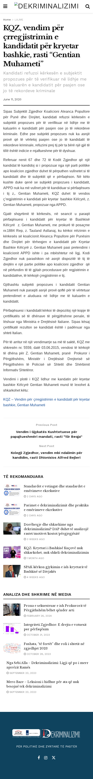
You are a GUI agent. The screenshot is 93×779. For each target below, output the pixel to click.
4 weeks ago (35, 577)
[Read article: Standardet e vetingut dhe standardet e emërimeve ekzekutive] (12, 490)
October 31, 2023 (38, 634)
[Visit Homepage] (46, 6)
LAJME (19, 19)
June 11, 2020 (12, 99)
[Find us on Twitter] (54, 757)
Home (7, 19)
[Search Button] (87, 6)
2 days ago (34, 496)
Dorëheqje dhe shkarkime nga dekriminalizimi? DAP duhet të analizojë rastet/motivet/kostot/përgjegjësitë (56, 529)
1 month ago (35, 558)
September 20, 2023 (22, 673)
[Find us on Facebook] (39, 757)
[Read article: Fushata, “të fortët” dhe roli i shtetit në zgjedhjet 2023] (12, 648)
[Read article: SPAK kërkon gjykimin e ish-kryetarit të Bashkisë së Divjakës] (12, 571)
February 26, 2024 (39, 615)
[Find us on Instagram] (45, 757)
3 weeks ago (35, 539)
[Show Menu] (5, 6)
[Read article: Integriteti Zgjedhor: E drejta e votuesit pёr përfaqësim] (12, 629)
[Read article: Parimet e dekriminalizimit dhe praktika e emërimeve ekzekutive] (12, 509)
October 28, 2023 (38, 654)
